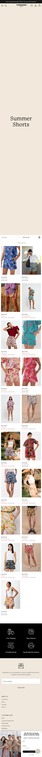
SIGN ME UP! (31, 751)
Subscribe (21, 687)
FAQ (3, 718)
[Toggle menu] (2, 5)
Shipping (4, 728)
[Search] (6, 5)
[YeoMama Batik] (21, 5)
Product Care (6, 726)
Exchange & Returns (8, 731)
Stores (4, 707)
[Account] (36, 5)
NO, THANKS (31, 754)
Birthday (24, 745)
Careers (4, 704)
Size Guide (5, 723)
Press (3, 702)
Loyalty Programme (8, 721)
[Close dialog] (40, 732)
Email (24, 741)
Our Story (5, 699)
